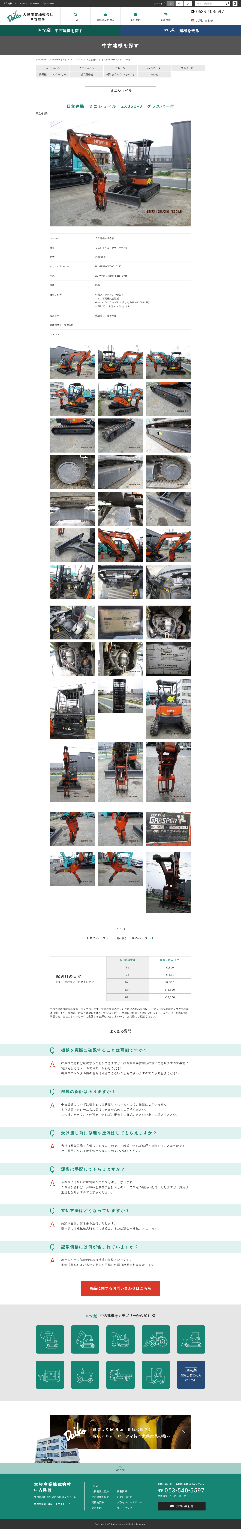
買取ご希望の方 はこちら (191, 1378)
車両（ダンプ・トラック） (120, 74)
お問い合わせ (124, 1496)
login (235, 3)
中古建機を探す (100, 1496)
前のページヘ (99, 937)
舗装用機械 (86, 74)
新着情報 (166, 19)
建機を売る (98, 1502)
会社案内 (136, 19)
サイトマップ (124, 1507)
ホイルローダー (154, 68)
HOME (75, 19)
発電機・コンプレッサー (52, 74)
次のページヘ (141, 937)
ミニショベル (86, 68)
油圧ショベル (52, 68)
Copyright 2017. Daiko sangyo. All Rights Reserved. (120, 1524)
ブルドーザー (188, 68)
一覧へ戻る (120, 938)
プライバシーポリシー (129, 1502)
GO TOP (120, 1470)
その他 (154, 74)
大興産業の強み (105, 19)
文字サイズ (159, 3)
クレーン (120, 68)
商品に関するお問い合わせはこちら (120, 1288)
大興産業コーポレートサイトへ (50, 1503)
